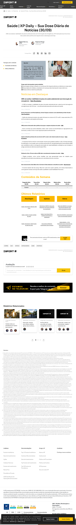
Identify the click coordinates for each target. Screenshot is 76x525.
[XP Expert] (10, 2)
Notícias (17, 245)
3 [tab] (40, 340)
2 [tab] (38, 340)
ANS (62, 125)
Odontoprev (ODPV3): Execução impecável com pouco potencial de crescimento (47, 207)
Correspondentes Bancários (41, 513)
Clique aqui (65, 238)
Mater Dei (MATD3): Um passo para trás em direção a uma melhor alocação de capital (65, 207)
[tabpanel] (12, 321)
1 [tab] (36, 340)
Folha (62, 153)
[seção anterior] (32, 340)
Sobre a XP (42, 452)
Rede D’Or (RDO (60, 214)
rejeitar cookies (50, 519)
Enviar (63, 270)
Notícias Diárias (25, 245)
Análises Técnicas (8, 463)
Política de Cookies (44, 463)
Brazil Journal (67, 164)
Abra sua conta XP (67, 2)
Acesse (26, 187)
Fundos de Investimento (9, 466)
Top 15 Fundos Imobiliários (28, 452)
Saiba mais (20, 521)
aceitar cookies (66, 519)
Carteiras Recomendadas (28, 456)
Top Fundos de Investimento (28, 463)
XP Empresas (42, 466)
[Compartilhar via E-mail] (49, 53)
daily (11, 245)
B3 (7, 512)
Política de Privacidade (45, 459)
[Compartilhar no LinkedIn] (45, 53)
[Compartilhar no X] (37, 53)
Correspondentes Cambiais (27, 513)
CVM (18, 512)
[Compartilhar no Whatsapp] (41, 53)
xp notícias (39, 245)
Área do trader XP (44, 470)
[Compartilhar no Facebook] (34, 53)
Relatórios (15, 11)
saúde (33, 245)
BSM (12, 512)
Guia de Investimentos (9, 456)
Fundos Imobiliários (8, 452)
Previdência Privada (8, 473)
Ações (9, 11)
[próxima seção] (44, 340)
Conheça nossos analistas (64, 452)
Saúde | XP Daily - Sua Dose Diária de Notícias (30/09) (33, 11)
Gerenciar (12, 521)
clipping (6, 245)
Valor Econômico (35, 101)
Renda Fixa (6, 470)
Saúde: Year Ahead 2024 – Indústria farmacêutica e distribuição (47, 215)
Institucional (42, 456)
